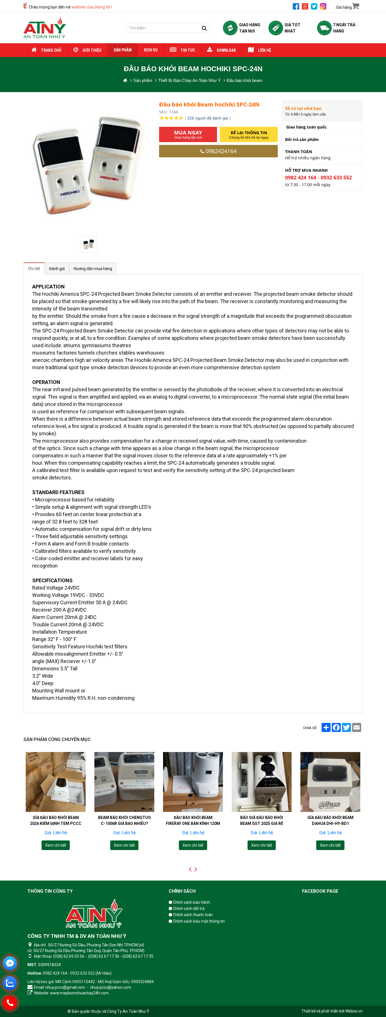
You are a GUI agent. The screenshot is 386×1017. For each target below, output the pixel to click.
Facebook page (320, 891)
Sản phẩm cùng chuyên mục (57, 739)
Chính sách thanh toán (192, 914)
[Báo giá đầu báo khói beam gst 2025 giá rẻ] (262, 782)
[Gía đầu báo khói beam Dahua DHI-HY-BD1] (330, 782)
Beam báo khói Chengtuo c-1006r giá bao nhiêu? (124, 820)
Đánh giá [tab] (57, 268)
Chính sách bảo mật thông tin (198, 921)
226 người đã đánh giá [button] (207, 118)
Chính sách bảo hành (191, 902)
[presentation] (190, 869)
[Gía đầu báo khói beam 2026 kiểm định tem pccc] (56, 782)
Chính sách (182, 891)
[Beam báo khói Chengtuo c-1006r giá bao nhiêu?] (124, 782)
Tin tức (188, 50)
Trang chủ (51, 50)
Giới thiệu (92, 50)
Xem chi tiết (55, 845)
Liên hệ (264, 50)
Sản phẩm (123, 50)
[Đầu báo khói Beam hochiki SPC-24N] (89, 244)
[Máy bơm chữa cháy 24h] (44, 28)
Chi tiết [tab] (34, 268)
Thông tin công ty (50, 891)
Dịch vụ (151, 50)
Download (226, 50)
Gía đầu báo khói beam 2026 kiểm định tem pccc (55, 820)
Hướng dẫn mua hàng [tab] (93, 268)
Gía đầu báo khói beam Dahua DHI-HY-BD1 (330, 820)
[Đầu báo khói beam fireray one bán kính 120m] (193, 782)
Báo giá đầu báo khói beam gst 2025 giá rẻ (261, 820)
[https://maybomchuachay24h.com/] (125, 80)
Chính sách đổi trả (188, 908)
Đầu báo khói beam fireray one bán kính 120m (193, 820)
